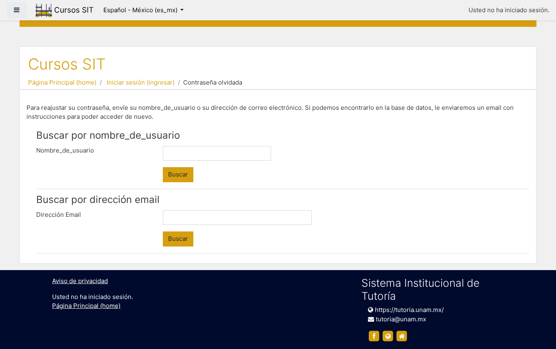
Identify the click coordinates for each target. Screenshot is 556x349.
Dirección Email (58, 214)
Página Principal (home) (62, 82)
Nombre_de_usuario (65, 150)
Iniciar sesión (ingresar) (141, 82)
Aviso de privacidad (80, 281)
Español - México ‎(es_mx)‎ (141, 10)
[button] (538, 331)
